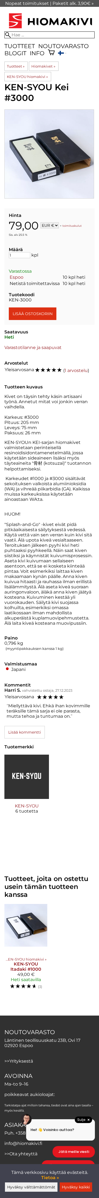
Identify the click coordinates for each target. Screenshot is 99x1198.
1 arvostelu (76, 370)
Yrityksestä (21, 1061)
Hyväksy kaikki (76, 1187)
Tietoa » (50, 1177)
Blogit (15, 53)
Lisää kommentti (24, 732)
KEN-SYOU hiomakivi (27, 76)
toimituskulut (72, 226)
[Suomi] (62, 53)
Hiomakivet (43, 66)
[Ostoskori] (51, 53)
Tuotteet (19, 46)
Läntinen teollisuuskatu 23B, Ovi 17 (42, 1040)
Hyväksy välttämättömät (31, 1187)
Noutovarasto (63, 46)
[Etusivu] (50, 28)
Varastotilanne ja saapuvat (33, 347)
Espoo (16, 277)
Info (37, 53)
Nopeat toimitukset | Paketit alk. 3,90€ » (49, 3)
